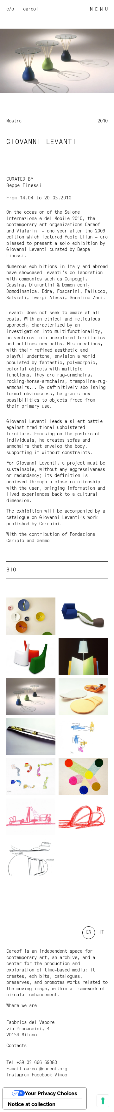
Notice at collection (31, 1104)
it (101, 932)
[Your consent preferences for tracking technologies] (103, 1101)
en (88, 932)
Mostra (14, 121)
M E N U (99, 9)
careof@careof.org (45, 1069)
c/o (10, 9)
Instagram (17, 1075)
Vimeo (60, 1075)
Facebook (42, 1075)
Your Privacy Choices (51, 1093)
